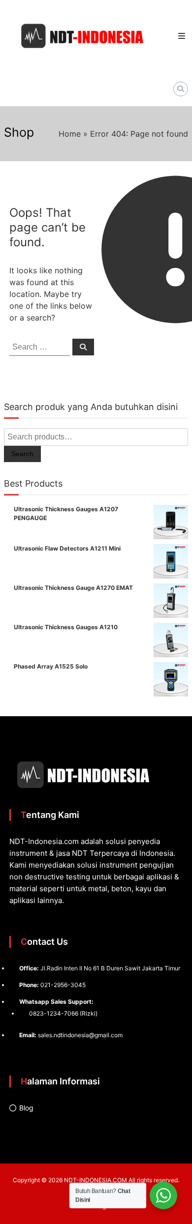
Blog (26, 1108)
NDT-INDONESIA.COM (95, 1180)
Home (70, 134)
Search (22, 454)
